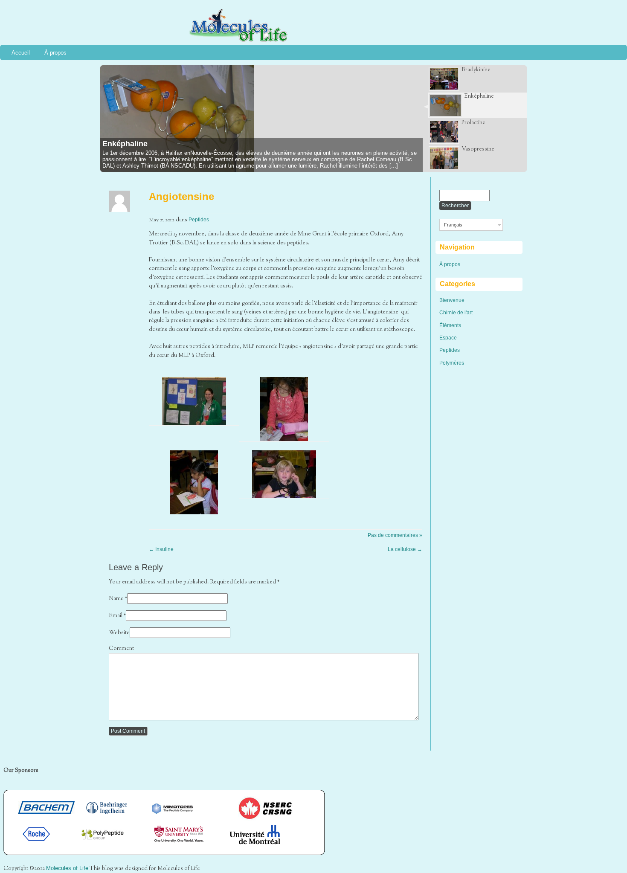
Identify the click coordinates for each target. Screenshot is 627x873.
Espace (448, 338)
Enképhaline (125, 143)
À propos (55, 52)
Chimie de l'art (456, 313)
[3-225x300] (284, 439)
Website (119, 633)
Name (116, 599)
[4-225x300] (194, 512)
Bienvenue (451, 300)
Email (115, 616)
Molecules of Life (67, 868)
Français (453, 224)
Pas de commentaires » (395, 535)
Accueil (21, 52)
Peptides (199, 220)
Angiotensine (181, 196)
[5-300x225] (284, 496)
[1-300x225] (194, 423)
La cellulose (405, 549)
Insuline (161, 549)
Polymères (451, 363)
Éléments (450, 325)
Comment (121, 649)
